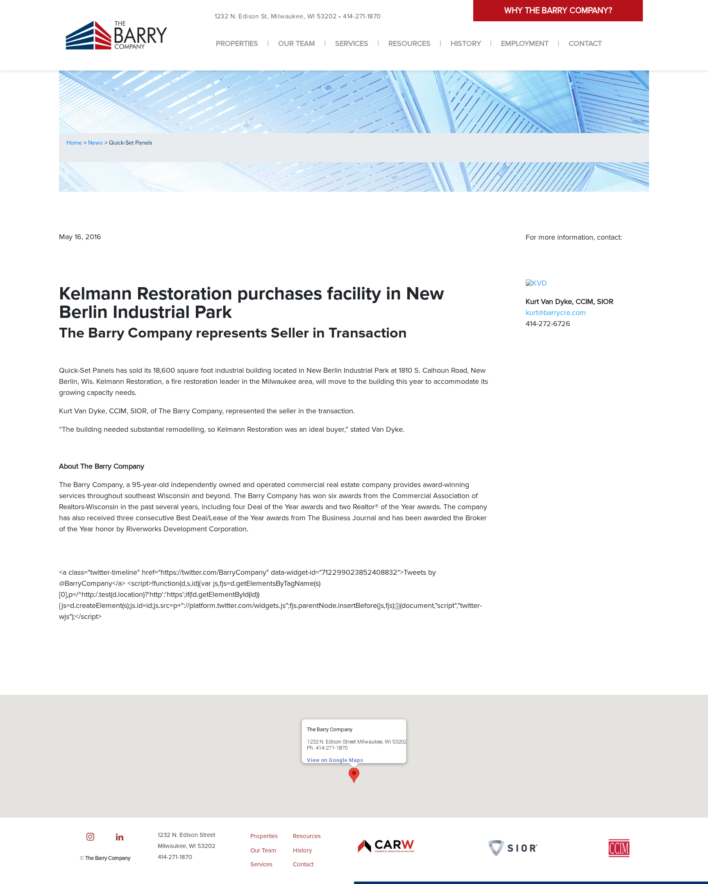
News (96, 142)
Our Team (296, 43)
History (466, 43)
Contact (585, 43)
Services (351, 43)
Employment (525, 43)
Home (75, 142)
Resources (409, 43)
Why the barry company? (558, 11)
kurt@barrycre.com (556, 312)
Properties (237, 43)
